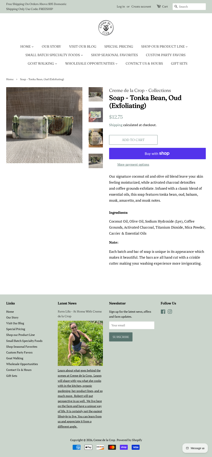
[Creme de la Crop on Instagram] (169, 312)
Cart (165, 6)
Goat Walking (41, 63)
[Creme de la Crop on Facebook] (163, 312)
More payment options (133, 164)
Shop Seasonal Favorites (114, 55)
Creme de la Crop (104, 440)
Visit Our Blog (82, 46)
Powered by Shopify (129, 440)
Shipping (115, 125)
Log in (121, 6)
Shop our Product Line (163, 46)
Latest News (67, 303)
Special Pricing (118, 46)
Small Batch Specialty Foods (53, 55)
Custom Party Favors (166, 55)
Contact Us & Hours (144, 63)
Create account (141, 6)
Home (25, 46)
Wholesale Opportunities (90, 63)
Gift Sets (179, 63)
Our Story (51, 46)
